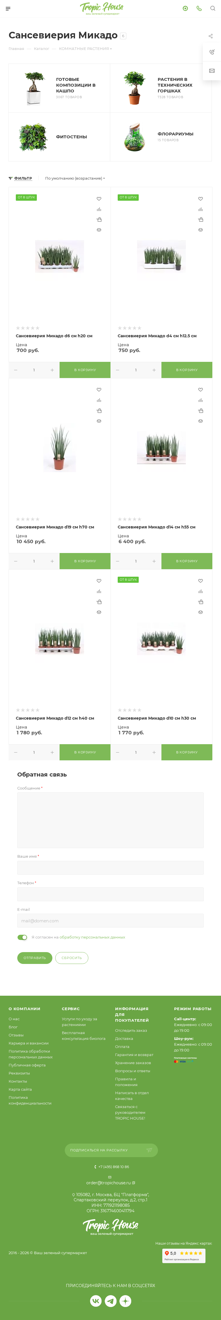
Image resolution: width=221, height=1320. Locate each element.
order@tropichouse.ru (108, 1182)
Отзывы (16, 1035)
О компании (25, 1008)
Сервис (71, 1008)
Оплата (122, 1046)
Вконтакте (96, 1301)
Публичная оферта (27, 1065)
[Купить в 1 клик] (99, 219)
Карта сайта (20, 1089)
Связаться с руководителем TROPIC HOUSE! (130, 1112)
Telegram (110, 1301)
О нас (14, 1018)
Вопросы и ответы (132, 1070)
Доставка (124, 1038)
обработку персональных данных (92, 937)
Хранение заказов (133, 1062)
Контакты (18, 1081)
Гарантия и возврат (134, 1054)
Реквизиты (19, 1073)
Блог (13, 1027)
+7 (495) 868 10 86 (113, 1167)
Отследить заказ (131, 1030)
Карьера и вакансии (29, 1043)
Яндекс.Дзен (125, 1301)
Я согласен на (78, 937)
